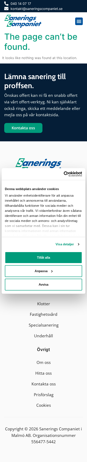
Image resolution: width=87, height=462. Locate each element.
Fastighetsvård (43, 314)
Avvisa (43, 284)
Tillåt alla (43, 257)
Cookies (43, 405)
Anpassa (41, 271)
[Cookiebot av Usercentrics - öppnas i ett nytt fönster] (63, 174)
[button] (79, 21)
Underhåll (43, 336)
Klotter (43, 304)
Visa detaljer (65, 244)
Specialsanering (43, 325)
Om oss (44, 362)
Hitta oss (43, 373)
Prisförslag (43, 394)
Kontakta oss (43, 384)
